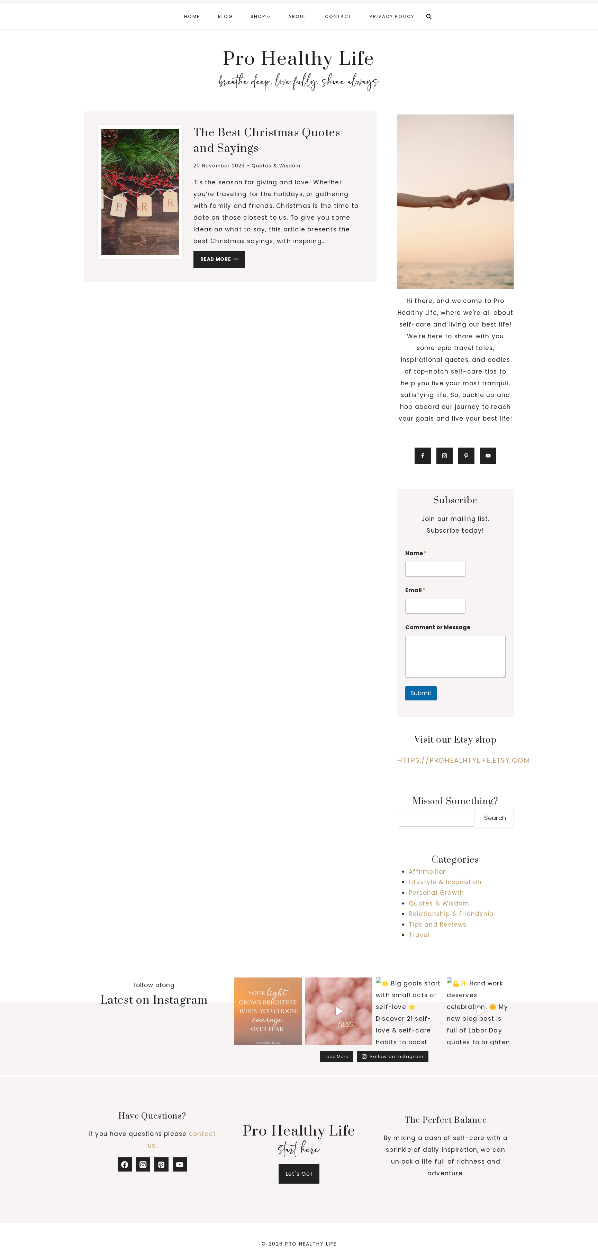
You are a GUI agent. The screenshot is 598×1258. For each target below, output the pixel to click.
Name (416, 553)
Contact (338, 16)
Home (192, 16)
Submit (421, 693)
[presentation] (140, 192)
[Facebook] (125, 1164)
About (297, 16)
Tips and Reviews (437, 924)
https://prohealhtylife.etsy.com (463, 760)
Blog (225, 16)
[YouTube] (180, 1164)
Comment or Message (437, 627)
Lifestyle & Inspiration (445, 882)
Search (495, 818)
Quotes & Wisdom (276, 166)
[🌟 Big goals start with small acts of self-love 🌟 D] (409, 1011)
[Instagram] (143, 1164)
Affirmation (428, 871)
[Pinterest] (161, 1164)
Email (415, 590)
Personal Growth (436, 893)
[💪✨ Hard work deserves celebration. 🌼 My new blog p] (480, 1011)
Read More (222, 261)
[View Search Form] (428, 16)
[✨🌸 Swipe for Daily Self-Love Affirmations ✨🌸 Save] (339, 1011)
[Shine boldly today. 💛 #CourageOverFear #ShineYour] (268, 1011)
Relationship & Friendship (451, 914)
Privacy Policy (392, 16)
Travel (419, 935)
